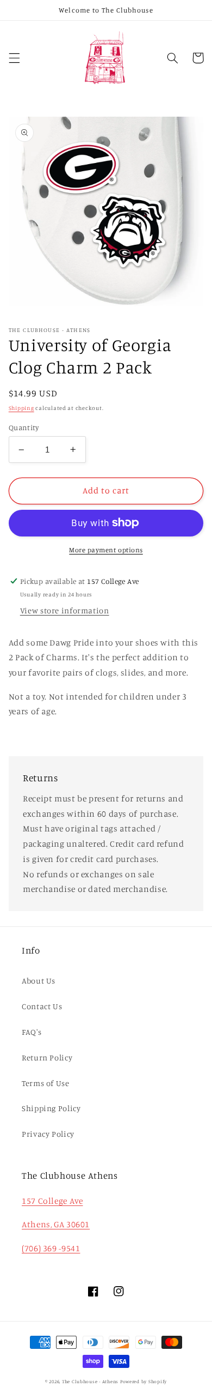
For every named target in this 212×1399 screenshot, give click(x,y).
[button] (14, 57)
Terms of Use (46, 1083)
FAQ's (31, 1031)
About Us (38, 980)
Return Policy (47, 1057)
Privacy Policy (48, 1133)
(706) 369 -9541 (51, 1248)
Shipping (21, 408)
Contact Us (42, 1006)
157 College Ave (52, 1201)
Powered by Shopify (143, 1381)
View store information (64, 610)
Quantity (24, 427)
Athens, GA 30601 (56, 1224)
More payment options (106, 550)
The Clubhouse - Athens (90, 1381)
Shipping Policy (51, 1108)
